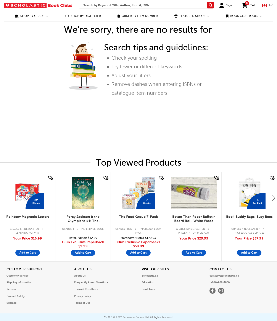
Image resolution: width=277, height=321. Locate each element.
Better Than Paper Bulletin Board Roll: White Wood (194, 219)
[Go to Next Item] (274, 198)
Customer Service (17, 275)
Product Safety (15, 296)
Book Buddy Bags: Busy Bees (249, 216)
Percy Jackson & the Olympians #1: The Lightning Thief (83, 219)
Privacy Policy (82, 296)
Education (148, 282)
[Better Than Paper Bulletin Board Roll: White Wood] (193, 193)
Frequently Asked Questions (91, 282)
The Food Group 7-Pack (138, 216)
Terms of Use (82, 302)
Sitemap (11, 302)
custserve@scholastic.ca (224, 275)
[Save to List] (50, 178)
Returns (11, 289)
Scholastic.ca (150, 275)
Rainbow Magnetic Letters (27, 216)
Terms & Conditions (86, 289)
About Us (79, 275)
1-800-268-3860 (219, 282)
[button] (31, 16)
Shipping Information (19, 282)
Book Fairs (148, 289)
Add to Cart (27, 252)
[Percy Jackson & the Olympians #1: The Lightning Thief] (83, 193)
